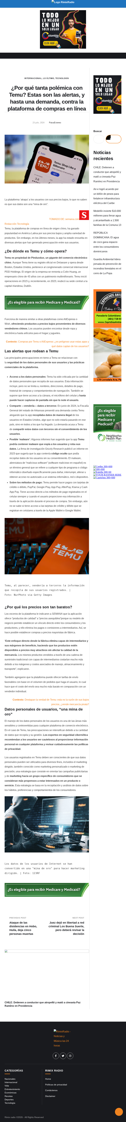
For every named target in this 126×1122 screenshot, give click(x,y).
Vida (7, 1085)
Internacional (33, 78)
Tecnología (62, 78)
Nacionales (10, 1079)
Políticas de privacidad (56, 1084)
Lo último (48, 78)
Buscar (97, 131)
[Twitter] (63, 1056)
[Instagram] (70, 1056)
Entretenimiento (12, 1089)
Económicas (10, 1092)
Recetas (9, 1096)
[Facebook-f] (56, 1056)
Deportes (9, 1099)
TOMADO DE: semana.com (64, 219)
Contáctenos (51, 1090)
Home (48, 1079)
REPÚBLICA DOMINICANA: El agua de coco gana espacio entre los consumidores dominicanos (106, 242)
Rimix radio (10, 1117)
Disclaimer (50, 1096)
